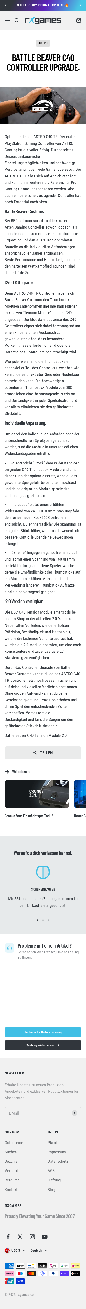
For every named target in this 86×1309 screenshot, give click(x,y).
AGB (51, 1170)
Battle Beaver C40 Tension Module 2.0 (36, 735)
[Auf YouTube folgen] (44, 1236)
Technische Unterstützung (43, 1032)
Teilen (46, 752)
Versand (11, 1170)
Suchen (11, 1152)
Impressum (57, 1152)
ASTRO (43, 43)
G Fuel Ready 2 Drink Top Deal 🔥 (43, 5)
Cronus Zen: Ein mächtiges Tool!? (29, 815)
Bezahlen (12, 1161)
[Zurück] (5, 5)
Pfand (52, 1142)
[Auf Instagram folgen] (32, 1236)
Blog (51, 1189)
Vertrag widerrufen (40, 1045)
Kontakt (11, 1189)
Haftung (54, 1180)
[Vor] (80, 5)
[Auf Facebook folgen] (8, 1236)
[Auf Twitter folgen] (20, 1236)
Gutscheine (14, 1142)
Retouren (12, 1180)
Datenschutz (58, 1161)
